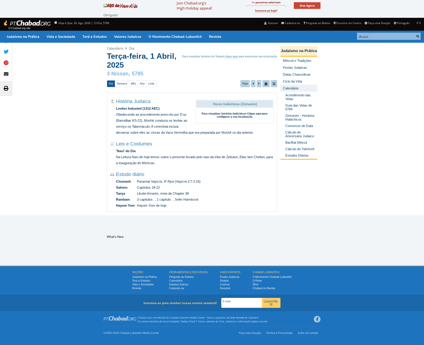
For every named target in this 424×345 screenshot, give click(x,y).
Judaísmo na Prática (23, 36)
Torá (221, 321)
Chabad (174, 317)
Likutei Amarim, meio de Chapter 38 (163, 193)
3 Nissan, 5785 (125, 74)
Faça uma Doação (379, 23)
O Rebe (257, 280)
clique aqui (231, 56)
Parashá (225, 288)
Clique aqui (254, 113)
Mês (133, 83)
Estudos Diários (178, 284)
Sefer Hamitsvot (186, 199)
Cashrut (224, 284)
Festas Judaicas (229, 276)
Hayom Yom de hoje (151, 205)
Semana (122, 83)
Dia (131, 48)
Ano (142, 83)
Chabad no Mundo (264, 288)
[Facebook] (317, 319)
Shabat (224, 280)
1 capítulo (164, 199)
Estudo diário (130, 174)
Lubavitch (184, 317)
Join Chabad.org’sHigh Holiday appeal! (194, 5)
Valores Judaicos (127, 36)
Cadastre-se (176, 288)
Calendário (115, 48)
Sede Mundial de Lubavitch (244, 317)
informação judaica (249, 321)
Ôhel (255, 284)
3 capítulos (145, 199)
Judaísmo (230, 321)
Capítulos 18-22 (148, 187)
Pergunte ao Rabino (318, 23)
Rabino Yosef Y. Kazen (193, 321)
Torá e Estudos (94, 36)
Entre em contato (308, 333)
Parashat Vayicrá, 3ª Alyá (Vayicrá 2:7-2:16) (169, 181)
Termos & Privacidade (279, 333)
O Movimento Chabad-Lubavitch (175, 36)
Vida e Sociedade (61, 36)
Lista (151, 83)
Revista (215, 36)
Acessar (272, 23)
